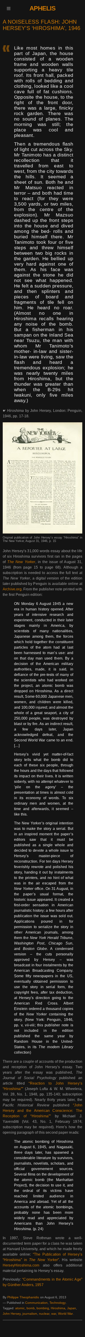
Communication (36, 1302)
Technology (57, 1302)
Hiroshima (58, 1308)
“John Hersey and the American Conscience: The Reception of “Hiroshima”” (42, 1110)
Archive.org (12, 589)
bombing (42, 1308)
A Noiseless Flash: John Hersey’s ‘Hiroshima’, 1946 (41, 25)
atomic (20, 1308)
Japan (71, 1308)
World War (65, 1313)
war (53, 1313)
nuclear (44, 1313)
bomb (31, 1308)
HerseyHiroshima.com (21, 1265)
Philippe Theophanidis (23, 1297)
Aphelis (42, 8)
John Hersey (12, 1313)
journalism (29, 1313)
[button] (8, 9)
